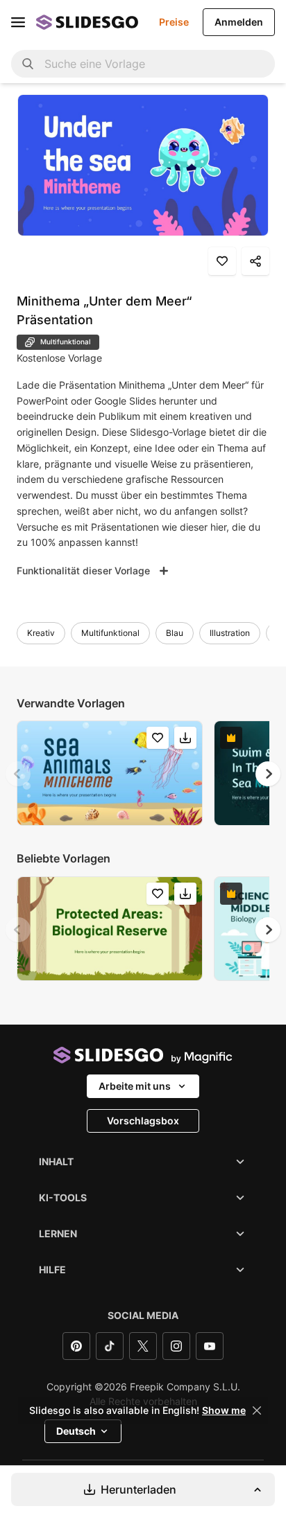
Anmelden (238, 22)
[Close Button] (257, 1410)
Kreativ (41, 633)
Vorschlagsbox (143, 1120)
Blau (174, 633)
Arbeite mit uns (135, 1086)
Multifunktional (110, 633)
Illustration (230, 633)
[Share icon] (255, 261)
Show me (224, 1410)
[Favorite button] (222, 261)
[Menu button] (18, 22)
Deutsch (76, 1431)
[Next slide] (267, 773)
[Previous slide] (18, 773)
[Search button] (27, 64)
